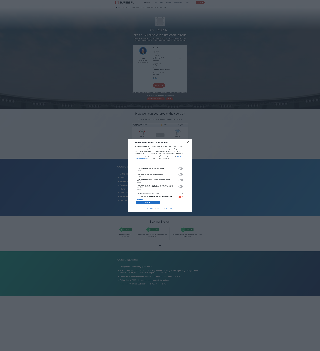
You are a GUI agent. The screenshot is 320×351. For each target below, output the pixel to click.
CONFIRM (148, 203)
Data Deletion (150, 208)
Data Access (160, 208)
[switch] (180, 168)
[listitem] (160, 165)
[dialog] (160, 175)
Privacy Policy (169, 208)
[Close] (188, 142)
